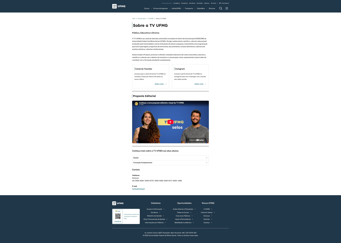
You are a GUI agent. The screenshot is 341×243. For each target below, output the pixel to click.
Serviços (212, 8)
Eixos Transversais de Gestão (154, 219)
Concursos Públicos (183, 216)
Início (133, 18)
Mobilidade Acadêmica (182, 222)
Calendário (201, 8)
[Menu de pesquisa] (221, 8)
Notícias (207, 219)
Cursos (146, 8)
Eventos (207, 222)
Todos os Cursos (183, 212)
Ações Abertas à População (183, 209)
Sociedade (200, 3)
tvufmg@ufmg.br (138, 189)
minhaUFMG (176, 8)
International (225, 3)
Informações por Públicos (154, 222)
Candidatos (176, 3)
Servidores (192, 3)
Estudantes (184, 3)
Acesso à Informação (154, 209)
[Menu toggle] (227, 8)
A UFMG (207, 209)
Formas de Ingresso (160, 8)
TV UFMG (150, 18)
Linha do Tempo (206, 212)
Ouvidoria (154, 212)
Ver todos (213, 3)
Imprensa (206, 3)
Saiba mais (159, 84)
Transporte (189, 8)
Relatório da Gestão (154, 216)
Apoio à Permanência (183, 219)
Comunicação (142, 18)
